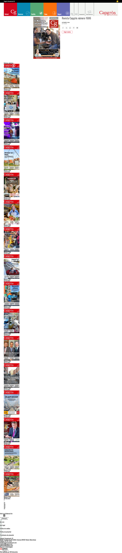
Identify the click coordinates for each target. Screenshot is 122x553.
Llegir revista (67, 32)
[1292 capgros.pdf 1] (61, 157)
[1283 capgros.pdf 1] (61, 348)
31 (4, 509)
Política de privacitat (5, 532)
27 (4, 503)
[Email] (77, 28)
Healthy (33, 14)
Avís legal (2, 525)
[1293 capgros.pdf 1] (61, 130)
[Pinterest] (74, 28)
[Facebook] (63, 28)
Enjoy (45, 14)
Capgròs (104, 13)
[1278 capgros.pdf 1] (61, 484)
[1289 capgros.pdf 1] (61, 212)
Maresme (20, 14)
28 (4, 504)
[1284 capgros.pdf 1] (61, 321)
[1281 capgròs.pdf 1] (61, 402)
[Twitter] (66, 28)
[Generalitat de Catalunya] (61, 516)
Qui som (2, 522)
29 (4, 506)
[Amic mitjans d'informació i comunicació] (61, 549)
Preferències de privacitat (7, 535)
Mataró (7, 14)
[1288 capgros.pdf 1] (61, 239)
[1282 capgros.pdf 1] (61, 375)
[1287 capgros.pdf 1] (61, 266)
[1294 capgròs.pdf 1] (61, 103)
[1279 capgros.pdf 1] (61, 457)
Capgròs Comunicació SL (9, 1)
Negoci (59, 14)
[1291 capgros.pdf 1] (61, 185)
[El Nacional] (117, 1)
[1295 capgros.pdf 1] (61, 76)
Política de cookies (5, 528)
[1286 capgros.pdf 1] (61, 294)
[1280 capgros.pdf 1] (61, 430)
